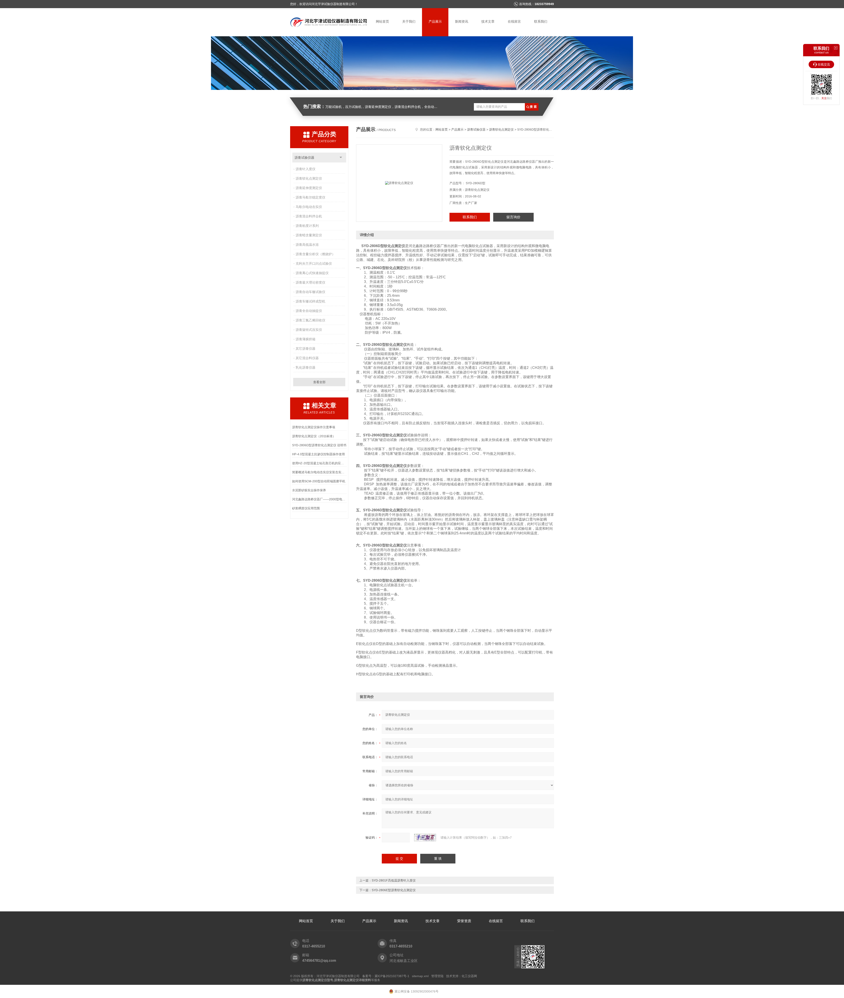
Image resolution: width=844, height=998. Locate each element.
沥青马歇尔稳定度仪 (310, 197)
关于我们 (408, 21)
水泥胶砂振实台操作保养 (309, 490)
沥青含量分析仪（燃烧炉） (315, 254)
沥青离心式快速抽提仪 (312, 273)
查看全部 (319, 382)
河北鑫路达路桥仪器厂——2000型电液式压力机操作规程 (319, 499)
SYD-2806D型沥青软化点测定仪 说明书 (319, 445)
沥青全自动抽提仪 (309, 311)
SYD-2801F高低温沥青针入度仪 (394, 880)
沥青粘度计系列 (307, 226)
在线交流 (824, 64)
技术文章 (488, 21)
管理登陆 (437, 976)
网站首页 (382, 21)
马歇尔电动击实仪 (309, 207)
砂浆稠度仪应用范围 (306, 508)
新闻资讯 (461, 21)
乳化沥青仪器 (305, 367)
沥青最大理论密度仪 (310, 282)
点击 (340, 157)
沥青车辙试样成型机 (310, 301)
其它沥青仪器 (305, 348)
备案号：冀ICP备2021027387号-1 (385, 976)
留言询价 (513, 217)
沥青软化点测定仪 (309, 178)
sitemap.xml (420, 976)
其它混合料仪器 (307, 358)
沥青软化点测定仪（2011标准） (314, 436)
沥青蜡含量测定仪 (309, 235)
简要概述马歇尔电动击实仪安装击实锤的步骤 (319, 472)
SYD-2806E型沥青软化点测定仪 (394, 890)
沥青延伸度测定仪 (309, 188)
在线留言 (514, 21)
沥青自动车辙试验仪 (310, 292)
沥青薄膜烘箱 (305, 339)
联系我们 (540, 21)
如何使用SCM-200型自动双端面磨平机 (318, 481)
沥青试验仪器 (304, 157)
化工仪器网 (469, 976)
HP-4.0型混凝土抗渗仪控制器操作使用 (318, 454)
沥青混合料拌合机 (309, 216)
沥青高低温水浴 (307, 244)
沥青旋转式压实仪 (309, 329)
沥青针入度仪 (305, 169)
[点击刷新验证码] (425, 837)
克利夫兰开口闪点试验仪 (314, 263)
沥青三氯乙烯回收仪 (310, 320)
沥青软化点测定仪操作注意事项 (313, 427)
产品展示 (435, 21)
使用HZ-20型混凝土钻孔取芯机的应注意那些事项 (319, 463)
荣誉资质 (464, 921)
